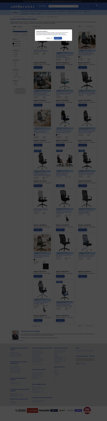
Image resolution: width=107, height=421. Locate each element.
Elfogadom (57, 38)
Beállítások (48, 38)
